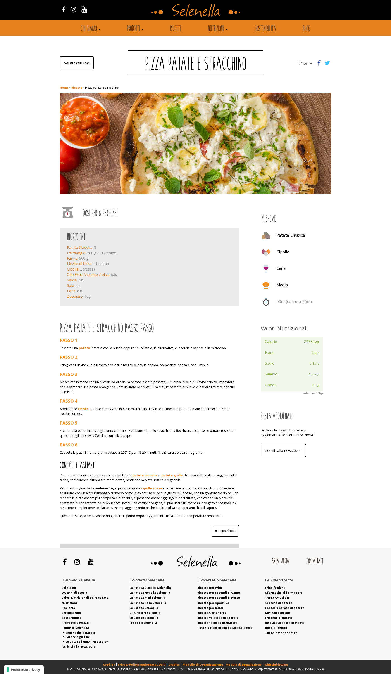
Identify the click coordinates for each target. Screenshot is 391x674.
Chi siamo (89, 29)
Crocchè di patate (278, 603)
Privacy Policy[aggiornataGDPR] (142, 664)
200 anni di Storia (74, 593)
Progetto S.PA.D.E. (76, 623)
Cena (281, 268)
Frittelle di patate (279, 618)
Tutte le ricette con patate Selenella (225, 628)
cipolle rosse (151, 488)
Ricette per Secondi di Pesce (218, 598)
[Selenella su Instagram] (73, 9)
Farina (72, 258)
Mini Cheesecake (277, 613)
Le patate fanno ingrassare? (86, 641)
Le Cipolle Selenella (143, 618)
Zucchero (75, 296)
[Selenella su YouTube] (84, 9)
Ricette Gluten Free (211, 613)
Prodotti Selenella (143, 623)
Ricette (175, 29)
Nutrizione (216, 29)
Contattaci (314, 561)
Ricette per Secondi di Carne (218, 593)
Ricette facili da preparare (217, 623)
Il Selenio (68, 608)
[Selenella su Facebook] (63, 9)
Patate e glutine (77, 637)
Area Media (280, 561)
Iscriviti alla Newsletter (283, 450)
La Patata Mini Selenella (147, 598)
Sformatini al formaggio (283, 593)
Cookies (109, 664)
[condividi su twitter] (327, 63)
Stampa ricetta (225, 530)
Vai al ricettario (76, 62)
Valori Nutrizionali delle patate (85, 598)
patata (84, 348)
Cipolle (283, 251)
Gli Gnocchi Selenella (144, 613)
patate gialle (172, 475)
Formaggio (76, 252)
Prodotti (133, 29)
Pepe (71, 290)
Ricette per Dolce (210, 608)
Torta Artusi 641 (277, 598)
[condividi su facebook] (319, 63)
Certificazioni (72, 613)
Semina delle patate (80, 633)
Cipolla (73, 269)
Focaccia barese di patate (284, 608)
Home (64, 87)
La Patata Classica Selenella (150, 588)
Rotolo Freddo (276, 628)
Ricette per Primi (210, 588)
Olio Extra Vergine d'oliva (88, 274)
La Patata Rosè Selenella (147, 603)
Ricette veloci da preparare (217, 618)
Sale (70, 285)
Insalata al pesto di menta (285, 623)
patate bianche (144, 475)
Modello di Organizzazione (203, 664)
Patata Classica (79, 247)
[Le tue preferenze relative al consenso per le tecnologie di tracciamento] (24, 669)
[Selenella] (195, 9)
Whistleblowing (276, 664)
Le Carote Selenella (143, 608)
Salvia (72, 280)
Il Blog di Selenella (75, 628)
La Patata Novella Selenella (149, 593)
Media (282, 285)
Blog (306, 29)
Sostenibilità (265, 29)
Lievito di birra (79, 263)
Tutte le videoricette (281, 633)
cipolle (83, 409)
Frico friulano (275, 588)
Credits (174, 664)
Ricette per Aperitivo (213, 603)
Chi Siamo (69, 588)
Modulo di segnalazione (244, 664)
